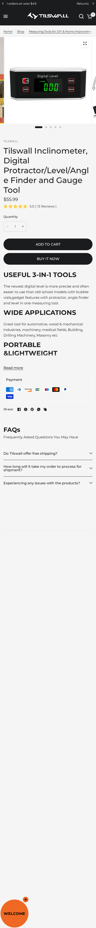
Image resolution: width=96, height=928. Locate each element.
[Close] (25, 899)
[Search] (81, 16)
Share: (8, 409)
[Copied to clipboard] (45, 409)
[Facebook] (19, 409)
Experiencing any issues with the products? (41, 483)
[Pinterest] (32, 409)
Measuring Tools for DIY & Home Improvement (62, 31)
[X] (25, 409)
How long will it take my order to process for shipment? (42, 468)
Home (7, 31)
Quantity (10, 216)
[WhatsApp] (38, 409)
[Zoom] (84, 43)
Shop (20, 31)
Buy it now (48, 259)
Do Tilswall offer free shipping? (30, 453)
